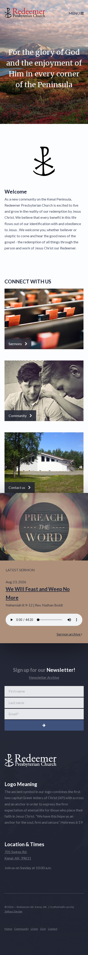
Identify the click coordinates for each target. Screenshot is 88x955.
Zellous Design (13, 911)
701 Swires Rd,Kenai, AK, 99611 (18, 855)
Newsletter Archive (44, 677)
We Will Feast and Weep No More (38, 593)
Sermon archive (69, 634)
